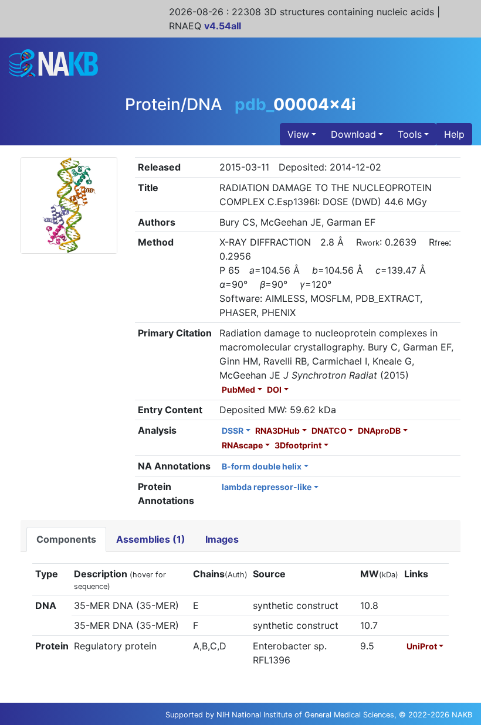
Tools (410, 134)
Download (353, 134)
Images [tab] (222, 539)
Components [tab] (66, 539)
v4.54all (222, 26)
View (298, 134)
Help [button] (454, 134)
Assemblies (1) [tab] (150, 539)
